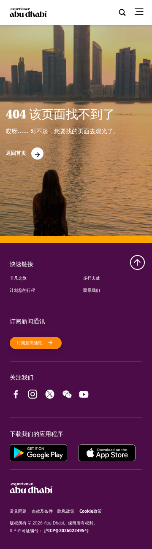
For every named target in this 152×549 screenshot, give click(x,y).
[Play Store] (44, 450)
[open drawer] (141, 12)
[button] (24, 151)
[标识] (31, 503)
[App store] (107, 450)
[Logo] (27, 12)
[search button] (122, 12)
